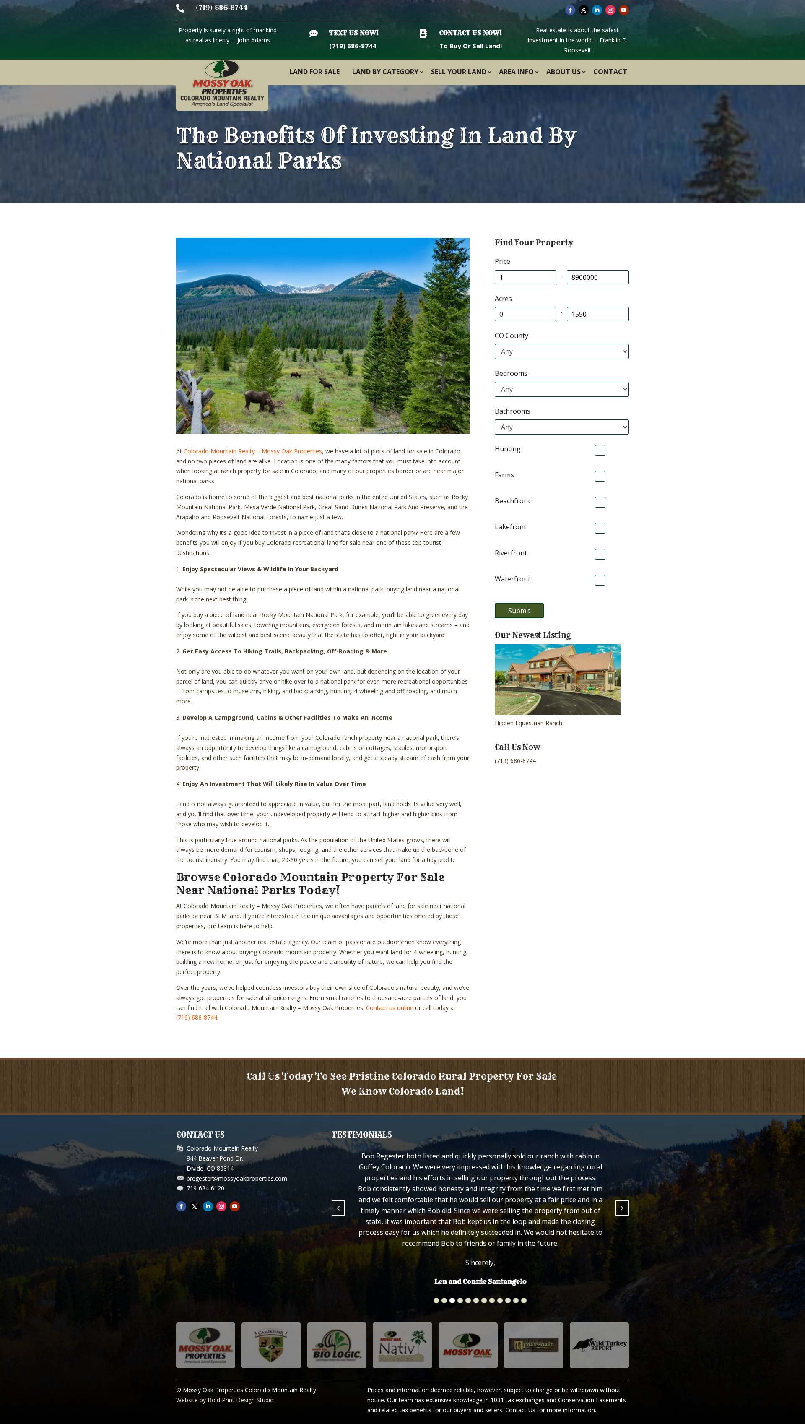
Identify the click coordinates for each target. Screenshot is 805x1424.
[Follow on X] (584, 10)
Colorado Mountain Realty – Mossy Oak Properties (253, 451)
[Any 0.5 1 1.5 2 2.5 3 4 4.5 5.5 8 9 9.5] (562, 427)
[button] (436, 1237)
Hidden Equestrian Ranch (528, 723)
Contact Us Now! (470, 33)
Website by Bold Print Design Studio (225, 1337)
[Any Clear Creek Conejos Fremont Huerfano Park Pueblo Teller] (562, 351)
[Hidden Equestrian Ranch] (558, 713)
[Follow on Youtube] (624, 10)
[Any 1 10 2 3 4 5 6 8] (562, 389)
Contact (610, 71)
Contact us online (389, 1008)
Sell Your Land (458, 71)
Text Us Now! (354, 33)
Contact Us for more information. (550, 1347)
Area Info (516, 71)
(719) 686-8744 (222, 8)
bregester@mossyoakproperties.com (237, 1178)
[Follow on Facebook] (570, 10)
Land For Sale (314, 71)
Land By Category (385, 71)
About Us (563, 71)
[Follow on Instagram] (610, 10)
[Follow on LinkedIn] (597, 10)
